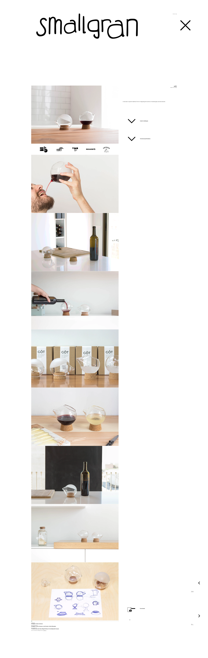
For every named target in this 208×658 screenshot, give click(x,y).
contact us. (44, 630)
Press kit (130, 614)
